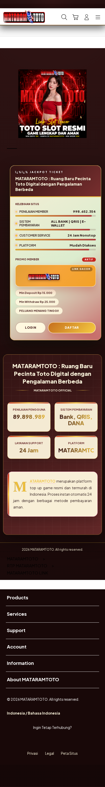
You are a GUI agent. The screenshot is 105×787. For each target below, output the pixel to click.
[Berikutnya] (99, 103)
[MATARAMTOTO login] (15, 16)
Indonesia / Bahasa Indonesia (33, 713)
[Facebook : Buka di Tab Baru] (35, 740)
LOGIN (30, 327)
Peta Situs (69, 753)
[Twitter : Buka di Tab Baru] (46, 740)
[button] (75, 17)
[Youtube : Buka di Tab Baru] (70, 740)
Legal (49, 753)
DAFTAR (72, 327)
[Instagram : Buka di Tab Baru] (58, 740)
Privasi (32, 753)
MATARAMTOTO (42, 481)
